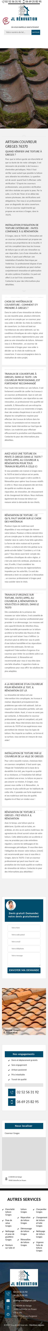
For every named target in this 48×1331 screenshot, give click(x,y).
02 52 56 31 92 (13, 1)
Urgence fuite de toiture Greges (39, 1246)
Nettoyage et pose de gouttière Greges (9, 1235)
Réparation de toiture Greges (25, 1220)
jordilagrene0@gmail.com (24, 1301)
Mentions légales (36, 1325)
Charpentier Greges (41, 1210)
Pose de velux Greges (8, 1223)
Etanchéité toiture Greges (10, 1212)
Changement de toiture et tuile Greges (41, 1222)
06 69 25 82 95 (33, 1)
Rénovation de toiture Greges (25, 1242)
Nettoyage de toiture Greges (40, 1234)
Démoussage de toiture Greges (26, 1231)
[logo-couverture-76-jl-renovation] (24, 12)
